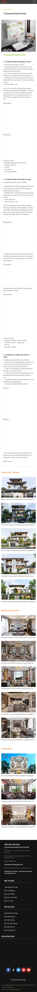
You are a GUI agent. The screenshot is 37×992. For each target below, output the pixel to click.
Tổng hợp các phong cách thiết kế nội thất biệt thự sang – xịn (17, 801)
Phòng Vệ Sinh (7, 9)
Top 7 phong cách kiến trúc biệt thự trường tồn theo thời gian (17, 775)
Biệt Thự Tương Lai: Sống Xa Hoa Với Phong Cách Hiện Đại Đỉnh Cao (18, 550)
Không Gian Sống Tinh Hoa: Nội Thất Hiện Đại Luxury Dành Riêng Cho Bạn (18, 637)
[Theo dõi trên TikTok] (13, 970)
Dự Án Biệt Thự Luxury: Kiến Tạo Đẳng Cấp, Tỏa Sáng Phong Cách (17, 576)
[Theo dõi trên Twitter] (18, 970)
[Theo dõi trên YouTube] (28, 970)
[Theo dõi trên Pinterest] (23, 970)
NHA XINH (17, 989)
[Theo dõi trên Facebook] (8, 970)
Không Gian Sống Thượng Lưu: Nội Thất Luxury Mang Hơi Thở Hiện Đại (17, 740)
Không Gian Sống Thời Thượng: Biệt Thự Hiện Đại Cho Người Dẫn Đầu (18, 602)
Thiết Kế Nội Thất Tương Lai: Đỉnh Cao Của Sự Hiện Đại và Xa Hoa (17, 689)
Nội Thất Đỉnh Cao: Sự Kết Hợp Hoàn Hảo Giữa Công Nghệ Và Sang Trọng (17, 714)
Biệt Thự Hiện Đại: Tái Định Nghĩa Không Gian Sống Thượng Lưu (18, 499)
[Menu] (34, 2)
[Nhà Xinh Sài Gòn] (8, 2)
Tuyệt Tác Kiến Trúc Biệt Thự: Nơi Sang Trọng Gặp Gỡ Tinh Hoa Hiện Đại (17, 525)
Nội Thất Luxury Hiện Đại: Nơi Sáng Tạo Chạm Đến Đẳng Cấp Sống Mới (17, 663)
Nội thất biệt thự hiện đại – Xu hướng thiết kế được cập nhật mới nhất (18, 827)
